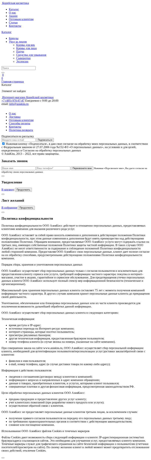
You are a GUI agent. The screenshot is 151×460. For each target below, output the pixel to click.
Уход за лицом (18, 41)
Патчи (20, 51)
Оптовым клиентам (21, 19)
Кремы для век (25, 44)
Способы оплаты (19, 123)
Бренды (13, 38)
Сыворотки (23, 58)
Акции (13, 15)
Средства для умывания (31, 54)
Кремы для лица (26, 48)
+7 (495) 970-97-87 (12, 100)
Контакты (15, 25)
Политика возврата (21, 130)
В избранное (9, 207)
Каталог (14, 9)
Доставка (14, 116)
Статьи (13, 22)
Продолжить (23, 189)
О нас (12, 12)
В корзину (7, 189)
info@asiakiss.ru (19, 103)
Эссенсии (22, 61)
